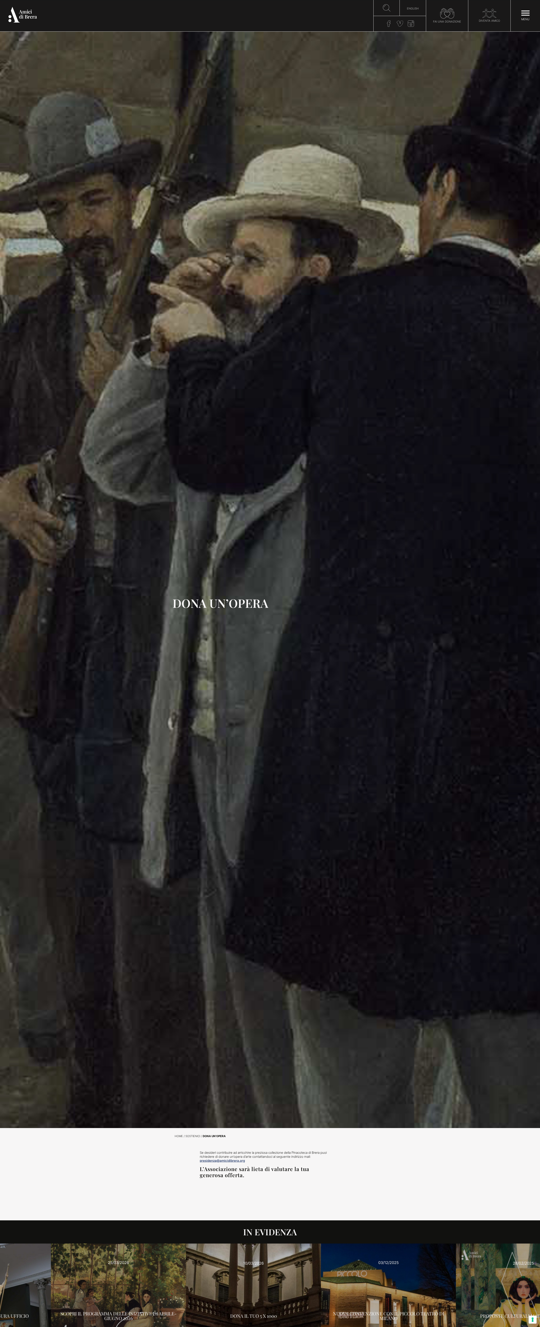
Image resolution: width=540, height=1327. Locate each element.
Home (179, 1136)
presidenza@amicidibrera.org (222, 1161)
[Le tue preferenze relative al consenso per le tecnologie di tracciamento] (533, 1320)
